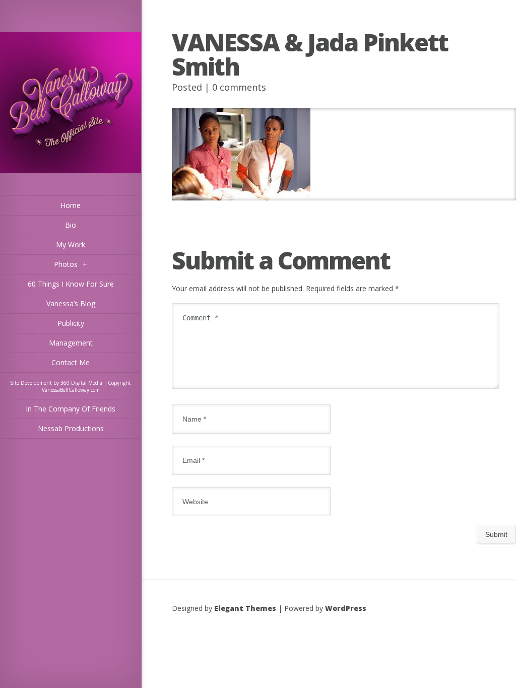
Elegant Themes (245, 608)
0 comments (239, 87)
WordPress (345, 608)
